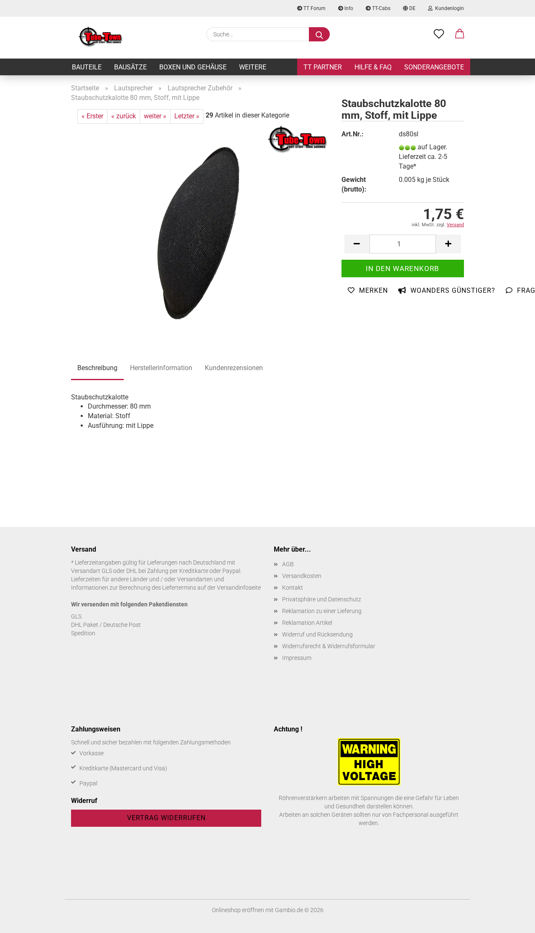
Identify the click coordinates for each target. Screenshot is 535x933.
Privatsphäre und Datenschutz (321, 599)
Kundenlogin (448, 8)
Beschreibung (97, 368)
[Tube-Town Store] (100, 38)
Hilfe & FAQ (373, 67)
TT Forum (314, 8)
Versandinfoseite (239, 587)
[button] (459, 34)
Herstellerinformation (161, 368)
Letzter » (186, 116)
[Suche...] (319, 34)
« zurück (123, 116)
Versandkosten (301, 576)
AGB (288, 564)
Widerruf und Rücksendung (317, 634)
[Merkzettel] (438, 34)
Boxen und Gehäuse (193, 67)
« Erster (92, 116)
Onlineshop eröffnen (238, 910)
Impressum (296, 657)
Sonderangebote (434, 67)
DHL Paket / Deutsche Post (106, 624)
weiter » (155, 116)
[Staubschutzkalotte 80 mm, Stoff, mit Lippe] (200, 228)
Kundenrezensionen (234, 368)
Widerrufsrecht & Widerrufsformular (328, 646)
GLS (76, 616)
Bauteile (87, 67)
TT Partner (322, 67)
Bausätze (130, 67)
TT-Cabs (380, 8)
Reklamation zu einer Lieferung (322, 611)
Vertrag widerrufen (166, 818)
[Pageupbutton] (512, 920)
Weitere (252, 67)
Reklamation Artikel (307, 622)
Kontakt (292, 587)
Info (348, 8)
